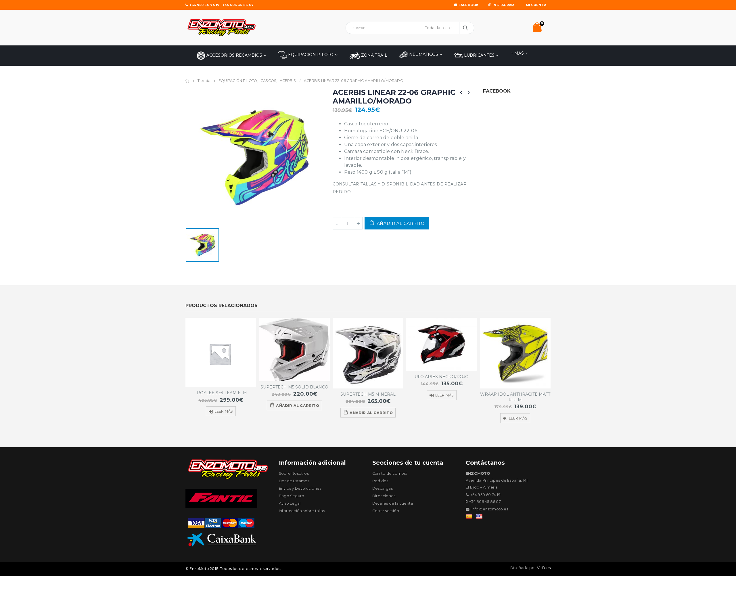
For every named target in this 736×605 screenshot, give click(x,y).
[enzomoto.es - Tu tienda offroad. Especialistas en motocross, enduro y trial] (221, 27)
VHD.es (544, 568)
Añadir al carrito (401, 223)
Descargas (382, 488)
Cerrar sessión (385, 511)
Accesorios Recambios (233, 55)
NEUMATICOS (423, 54)
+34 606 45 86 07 (238, 5)
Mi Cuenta (536, 5)
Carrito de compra (389, 473)
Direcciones (383, 496)
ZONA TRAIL (373, 55)
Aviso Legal (289, 503)
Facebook (469, 5)
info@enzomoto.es (489, 509)
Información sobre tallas (302, 511)
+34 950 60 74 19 (204, 5)
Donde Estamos (294, 481)
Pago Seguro (291, 496)
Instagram (503, 5)
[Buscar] (465, 28)
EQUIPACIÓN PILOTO (310, 54)
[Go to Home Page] (187, 80)
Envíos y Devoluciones (300, 488)
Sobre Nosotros (294, 473)
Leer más (223, 411)
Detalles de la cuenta (392, 503)
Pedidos (380, 481)
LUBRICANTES (478, 55)
